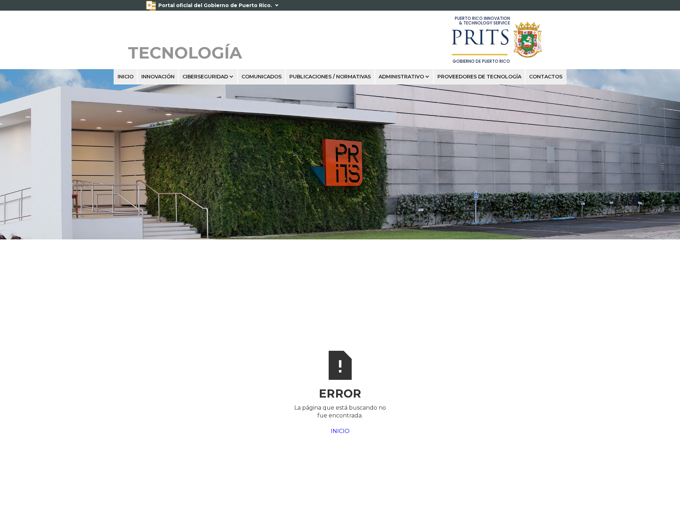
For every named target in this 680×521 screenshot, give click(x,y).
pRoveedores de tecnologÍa (479, 76)
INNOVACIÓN (158, 76)
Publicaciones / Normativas (330, 76)
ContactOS (545, 76)
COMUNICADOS (262, 76)
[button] (208, 76)
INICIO (126, 76)
